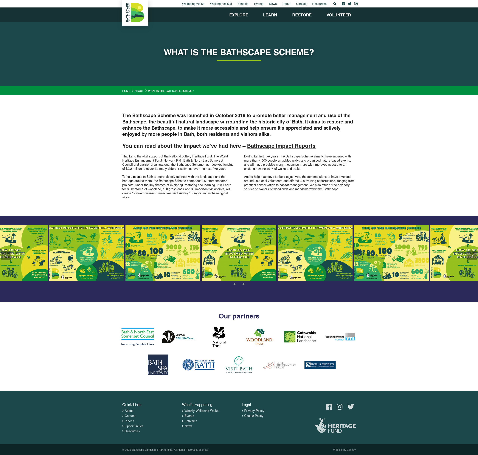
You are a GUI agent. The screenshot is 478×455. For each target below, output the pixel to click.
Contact (301, 3)
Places (129, 421)
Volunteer (339, 15)
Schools (243, 3)
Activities (190, 421)
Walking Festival (221, 3)
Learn (270, 15)
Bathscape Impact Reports (281, 145)
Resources (319, 3)
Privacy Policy (254, 410)
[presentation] (6, 255)
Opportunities (134, 426)
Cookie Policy (253, 416)
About (286, 3)
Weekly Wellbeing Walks (201, 410)
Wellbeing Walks (193, 3)
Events (258, 3)
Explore (238, 15)
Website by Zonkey (344, 449)
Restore (302, 15)
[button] (234, 284)
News (273, 3)
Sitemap (203, 449)
